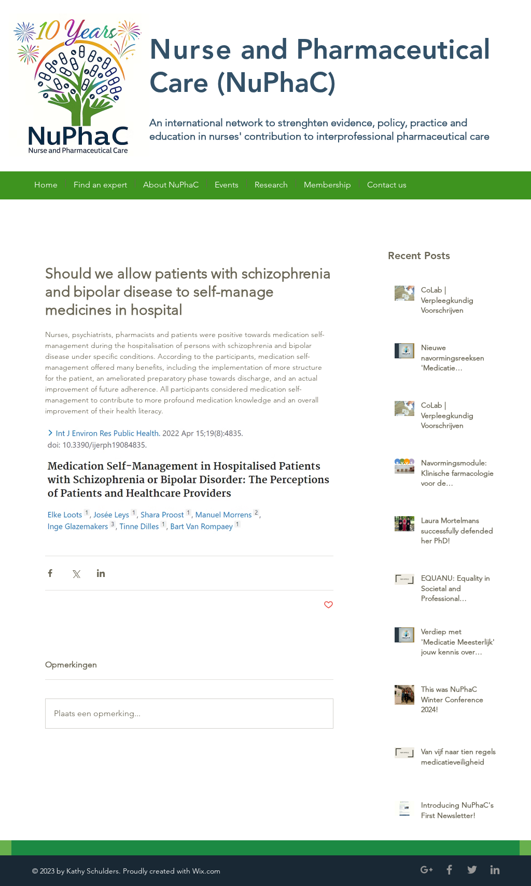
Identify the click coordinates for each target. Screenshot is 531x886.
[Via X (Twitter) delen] (75, 573)
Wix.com (207, 871)
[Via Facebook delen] (50, 573)
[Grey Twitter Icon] (472, 869)
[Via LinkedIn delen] (101, 573)
